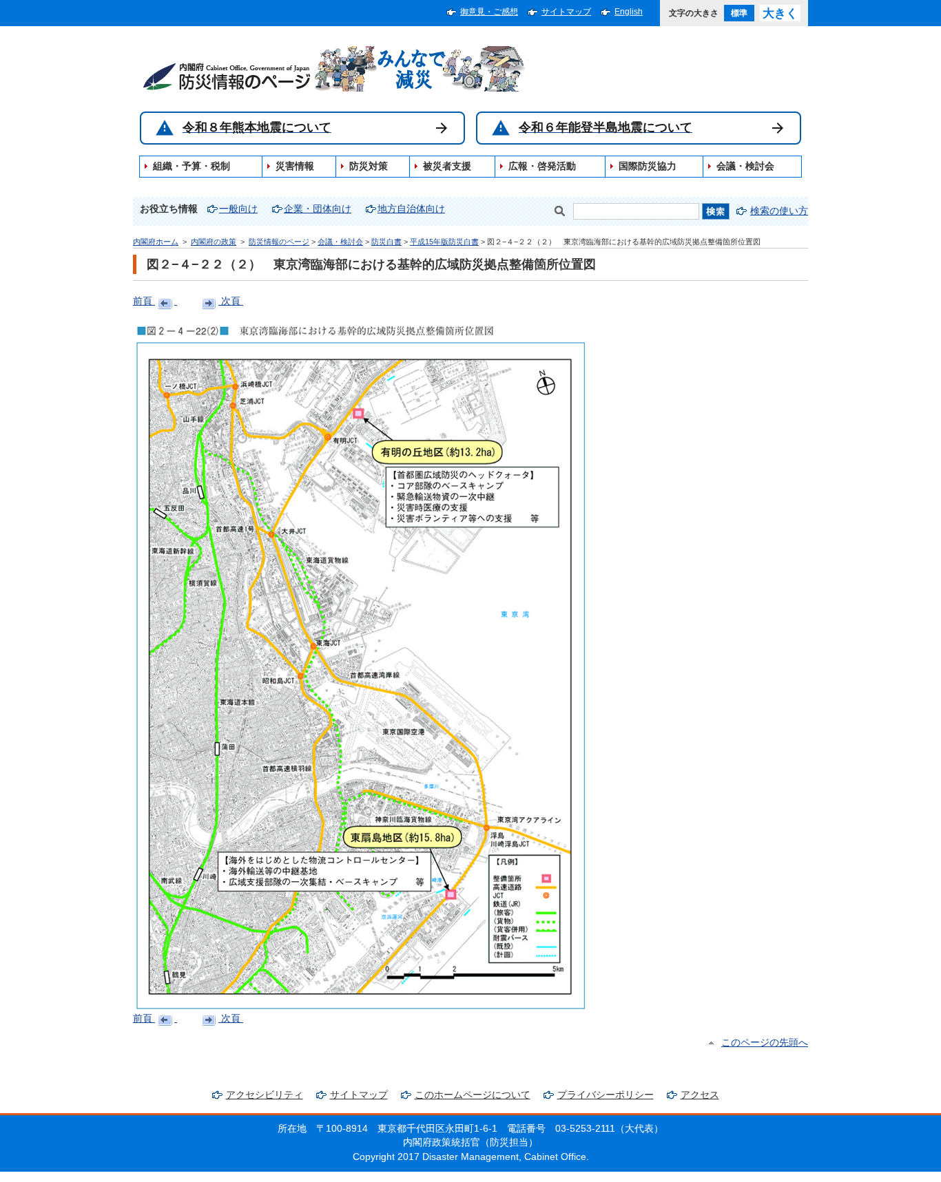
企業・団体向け (317, 209)
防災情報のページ (279, 242)
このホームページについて (472, 1095)
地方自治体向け (411, 209)
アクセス (700, 1095)
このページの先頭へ (764, 1042)
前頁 (144, 301)
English (628, 12)
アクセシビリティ (264, 1095)
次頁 (230, 301)
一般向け (238, 209)
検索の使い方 (779, 211)
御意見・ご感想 (489, 12)
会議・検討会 (340, 242)
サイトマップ (566, 12)
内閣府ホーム (155, 242)
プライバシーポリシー (605, 1095)
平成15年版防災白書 (444, 242)
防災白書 (386, 242)
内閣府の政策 (213, 242)
